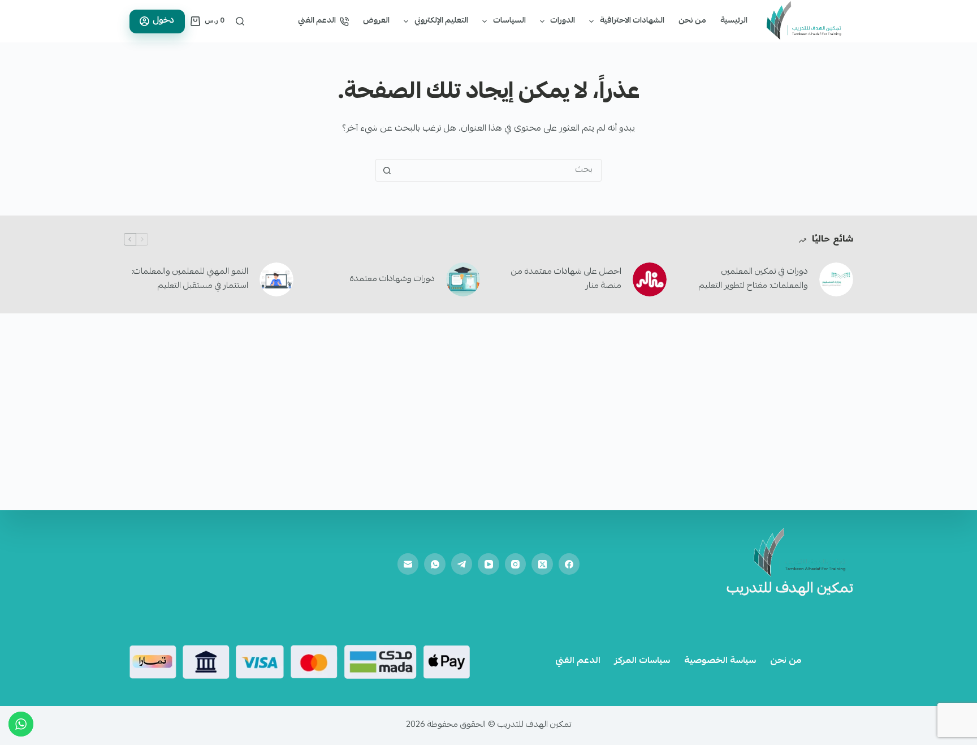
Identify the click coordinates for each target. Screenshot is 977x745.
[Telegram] (462, 564)
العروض (376, 21)
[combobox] (499, 170)
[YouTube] (488, 564)
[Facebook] (569, 564)
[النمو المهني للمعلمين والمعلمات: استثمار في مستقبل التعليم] (276, 279)
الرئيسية (733, 21)
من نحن (692, 21)
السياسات (509, 21)
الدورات (562, 21)
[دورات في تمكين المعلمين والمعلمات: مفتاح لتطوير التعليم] (836, 279)
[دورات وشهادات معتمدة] (463, 279)
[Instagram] (515, 564)
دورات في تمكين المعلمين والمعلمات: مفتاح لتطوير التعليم (753, 279)
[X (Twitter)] (542, 564)
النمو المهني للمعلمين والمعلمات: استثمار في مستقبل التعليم (190, 279)
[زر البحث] (386, 170)
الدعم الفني (317, 21)
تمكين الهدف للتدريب (790, 589)
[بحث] (240, 21)
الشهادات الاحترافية (632, 21)
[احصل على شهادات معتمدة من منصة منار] (650, 279)
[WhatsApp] (435, 564)
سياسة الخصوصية (720, 662)
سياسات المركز (642, 662)
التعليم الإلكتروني (441, 21)
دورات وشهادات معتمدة (392, 279)
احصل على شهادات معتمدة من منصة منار (566, 279)
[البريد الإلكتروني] (408, 564)
